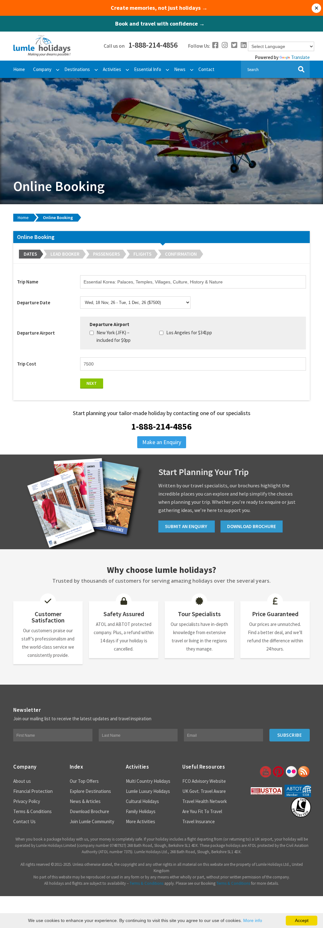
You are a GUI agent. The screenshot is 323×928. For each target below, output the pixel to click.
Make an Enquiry (161, 442)
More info (252, 920)
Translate (300, 57)
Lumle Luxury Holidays (148, 791)
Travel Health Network (204, 801)
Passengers (106, 254)
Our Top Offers (84, 781)
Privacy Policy (26, 801)
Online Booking (58, 217)
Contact (206, 69)
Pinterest (278, 771)
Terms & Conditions (32, 811)
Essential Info (147, 69)
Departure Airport (36, 333)
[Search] (301, 69)
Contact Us (24, 821)
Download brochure (251, 526)
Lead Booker (64, 254)
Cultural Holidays (142, 801)
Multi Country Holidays (148, 781)
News (179, 69)
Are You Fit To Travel (202, 811)
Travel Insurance (198, 821)
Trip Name (27, 282)
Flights (142, 254)
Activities (112, 69)
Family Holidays (141, 811)
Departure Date (33, 303)
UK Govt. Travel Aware (204, 791)
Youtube (265, 771)
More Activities (140, 821)
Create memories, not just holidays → (159, 8)
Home (19, 69)
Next (91, 383)
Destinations (77, 69)
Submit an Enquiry (186, 526)
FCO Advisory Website (204, 781)
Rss (304, 771)
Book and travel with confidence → (160, 24)
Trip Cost (26, 364)
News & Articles (85, 801)
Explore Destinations (90, 791)
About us (22, 781)
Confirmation (181, 254)
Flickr (291, 771)
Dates (30, 254)
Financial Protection (33, 791)
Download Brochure (89, 811)
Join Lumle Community (92, 821)
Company (42, 69)
